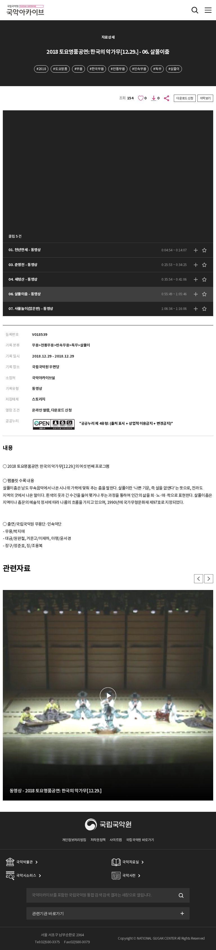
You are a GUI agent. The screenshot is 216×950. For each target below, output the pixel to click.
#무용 (78, 69)
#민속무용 (139, 69)
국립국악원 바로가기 (140, 840)
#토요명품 (60, 69)
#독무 (157, 69)
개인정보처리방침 (74, 840)
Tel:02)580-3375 (47, 942)
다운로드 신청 (184, 98)
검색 (180, 895)
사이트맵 (116, 840)
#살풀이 (173, 69)
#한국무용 (97, 69)
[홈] (25, 4)
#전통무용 (118, 69)
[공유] (166, 98)
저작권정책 (98, 840)
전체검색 (195, 10)
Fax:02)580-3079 (76, 942)
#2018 (41, 69)
